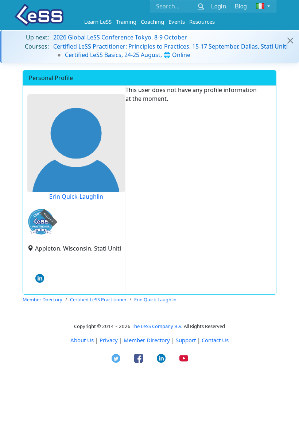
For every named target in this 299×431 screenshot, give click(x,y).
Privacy (109, 340)
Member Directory (147, 340)
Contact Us (215, 340)
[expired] (41, 233)
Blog (241, 6)
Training (126, 21)
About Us (82, 340)
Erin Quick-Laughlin (76, 196)
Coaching (152, 21)
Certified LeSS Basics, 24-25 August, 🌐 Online (127, 55)
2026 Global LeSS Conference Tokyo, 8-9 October (120, 37)
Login (218, 6)
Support (186, 340)
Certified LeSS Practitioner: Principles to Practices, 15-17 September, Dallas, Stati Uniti (170, 46)
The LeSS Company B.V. (157, 326)
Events (176, 21)
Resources (202, 21)
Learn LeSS (98, 21)
